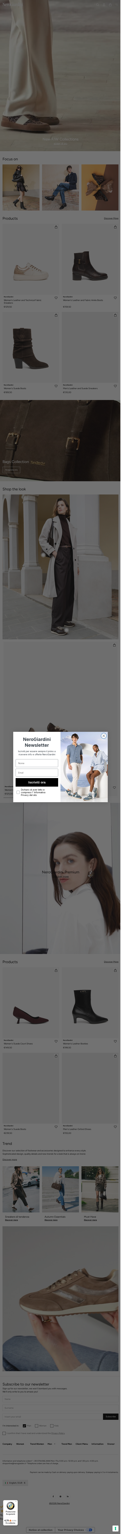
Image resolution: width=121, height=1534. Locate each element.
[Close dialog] (102, 736)
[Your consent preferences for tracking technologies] (113, 1528)
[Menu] (16, 1502)
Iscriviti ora (35, 782)
